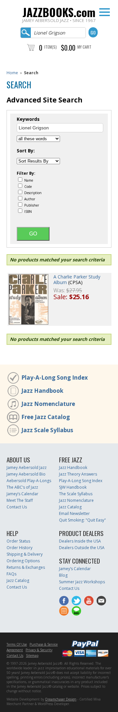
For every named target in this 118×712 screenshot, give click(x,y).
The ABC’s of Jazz (22, 487)
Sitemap (32, 655)
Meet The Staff (20, 500)
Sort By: (26, 150)
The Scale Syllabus (75, 494)
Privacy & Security (39, 650)
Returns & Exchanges (26, 567)
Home (12, 73)
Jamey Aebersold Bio (26, 474)
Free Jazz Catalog (45, 417)
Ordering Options (23, 561)
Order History (19, 547)
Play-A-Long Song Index (54, 377)
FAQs (11, 574)
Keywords (28, 119)
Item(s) (50, 47)
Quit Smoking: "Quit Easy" (82, 520)
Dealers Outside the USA (82, 547)
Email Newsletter (74, 513)
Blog (63, 575)
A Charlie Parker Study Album (76, 279)
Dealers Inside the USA (80, 541)
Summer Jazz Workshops (82, 582)
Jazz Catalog (70, 507)
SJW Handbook (73, 487)
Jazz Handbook (42, 390)
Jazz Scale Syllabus (47, 430)
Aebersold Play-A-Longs (29, 480)
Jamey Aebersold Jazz (27, 467)
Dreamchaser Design (60, 699)
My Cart (84, 47)
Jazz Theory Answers (78, 474)
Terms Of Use (17, 644)
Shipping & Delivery (25, 554)
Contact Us (17, 507)
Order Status (18, 541)
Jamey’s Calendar (22, 494)
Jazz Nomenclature (48, 404)
